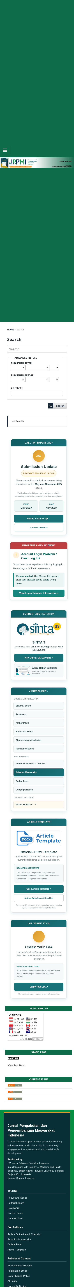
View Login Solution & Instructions (38, 593)
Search (60, 405)
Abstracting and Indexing (28, 740)
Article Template (17, 1249)
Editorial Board (23, 706)
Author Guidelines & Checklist (31, 764)
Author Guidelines (39, 528)
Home (10, 329)
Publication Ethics (25, 749)
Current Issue (15, 1213)
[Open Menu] (5, 150)
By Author (16, 387)
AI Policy (12, 1281)
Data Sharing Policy (19, 1276)
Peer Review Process (20, 1265)
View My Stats (16, 1065)
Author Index (22, 723)
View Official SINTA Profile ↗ (38, 658)
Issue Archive (15, 1218)
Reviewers (21, 714)
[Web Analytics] (38, 1058)
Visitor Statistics (26, 805)
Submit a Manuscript (26, 772)
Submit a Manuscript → (39, 518)
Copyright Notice (24, 790)
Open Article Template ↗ (38, 889)
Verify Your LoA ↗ (39, 987)
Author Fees (22, 781)
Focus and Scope (24, 731)
